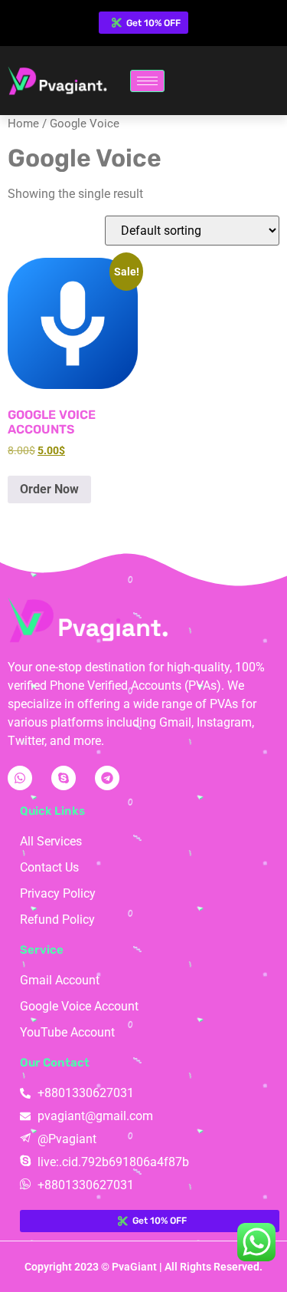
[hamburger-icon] (147, 81)
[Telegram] (107, 778)
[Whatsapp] (20, 778)
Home (23, 123)
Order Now (49, 489)
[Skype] (63, 778)
